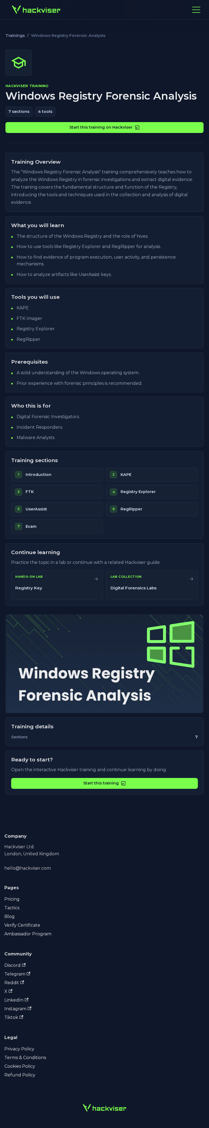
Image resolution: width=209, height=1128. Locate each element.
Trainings (15, 35)
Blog (9, 916)
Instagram (15, 1008)
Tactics (11, 907)
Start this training (101, 783)
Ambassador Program (27, 933)
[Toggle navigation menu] (196, 10)
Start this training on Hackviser (101, 127)
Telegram (14, 974)
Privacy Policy (19, 1048)
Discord (12, 965)
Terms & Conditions (25, 1057)
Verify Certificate (22, 925)
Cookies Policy (19, 1066)
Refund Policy (19, 1075)
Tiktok (11, 1017)
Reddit (11, 982)
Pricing (12, 899)
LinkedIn (13, 1000)
